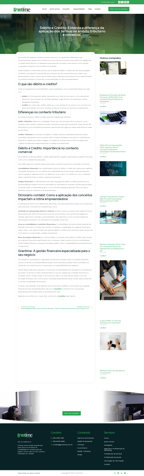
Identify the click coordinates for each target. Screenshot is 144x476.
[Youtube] (125, 2)
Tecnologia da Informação (114, 461)
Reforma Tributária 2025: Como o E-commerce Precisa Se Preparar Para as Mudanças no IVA (112, 247)
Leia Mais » (103, 106)
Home (44, 9)
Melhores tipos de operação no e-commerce (112, 371)
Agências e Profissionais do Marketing (114, 449)
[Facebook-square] (118, 473)
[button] (66, 9)
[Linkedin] (128, 2)
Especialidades (79, 9)
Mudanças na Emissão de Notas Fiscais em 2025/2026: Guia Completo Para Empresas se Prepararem (113, 98)
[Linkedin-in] (121, 473)
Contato (98, 9)
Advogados (108, 445)
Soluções (66, 9)
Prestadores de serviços (113, 454)
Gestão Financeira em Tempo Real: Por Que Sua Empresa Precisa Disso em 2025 (112, 199)
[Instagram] (122, 2)
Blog (90, 9)
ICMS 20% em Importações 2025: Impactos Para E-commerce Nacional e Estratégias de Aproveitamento (113, 148)
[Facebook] (119, 2)
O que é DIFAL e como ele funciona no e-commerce (110, 322)
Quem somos (55, 9)
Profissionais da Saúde (112, 457)
